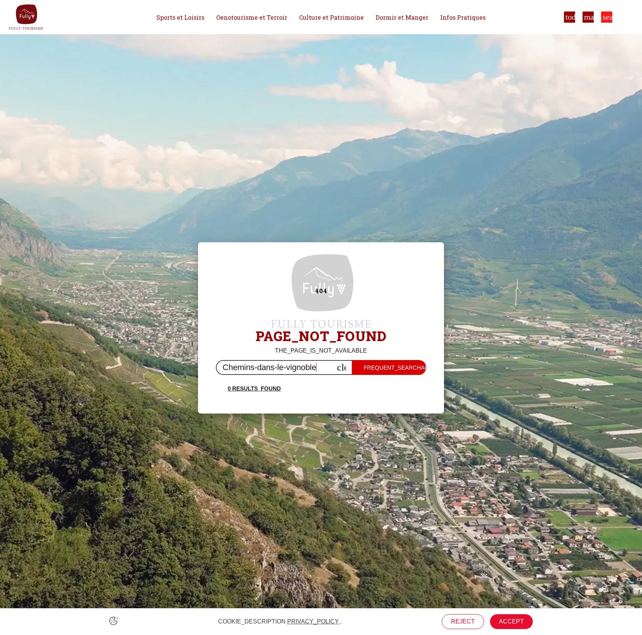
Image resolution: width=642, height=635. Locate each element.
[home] (26, 17)
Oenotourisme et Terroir (251, 17)
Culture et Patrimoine (331, 17)
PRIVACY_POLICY (313, 621)
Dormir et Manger (402, 17)
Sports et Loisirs (180, 17)
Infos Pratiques (463, 17)
